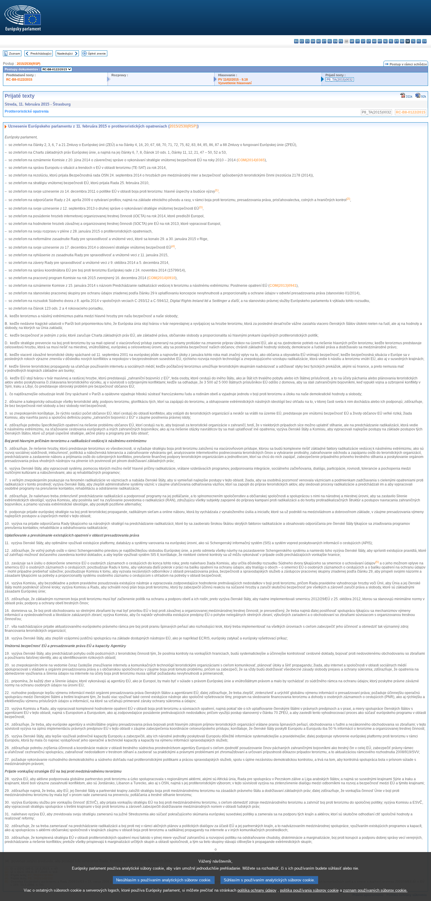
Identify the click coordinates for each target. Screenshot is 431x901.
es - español (302, 41)
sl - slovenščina (413, 41)
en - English (335, 41)
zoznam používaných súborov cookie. (375, 890)
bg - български (296, 41)
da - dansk (313, 41)
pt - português (396, 41)
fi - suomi (419, 41)
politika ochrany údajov (256, 890)
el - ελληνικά (330, 41)
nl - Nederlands (385, 41)
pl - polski (391, 41)
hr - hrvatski (352, 41)
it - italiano (357, 41)
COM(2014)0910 (161, 278)
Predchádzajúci (40, 53)
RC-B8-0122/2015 (19, 79)
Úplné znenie (97, 53)
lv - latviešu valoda (363, 41)
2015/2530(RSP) (28, 63)
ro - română (402, 41)
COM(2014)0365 (251, 160)
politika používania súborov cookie (309, 890)
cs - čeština (307, 41)
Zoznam (14, 53)
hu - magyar (374, 41)
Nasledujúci (65, 53)
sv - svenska (424, 41)
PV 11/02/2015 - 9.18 (233, 79)
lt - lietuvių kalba (368, 41)
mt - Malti (380, 41)
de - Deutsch (318, 41)
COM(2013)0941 (282, 286)
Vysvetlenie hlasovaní (235, 83)
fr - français (341, 41)
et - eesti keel (324, 41)
